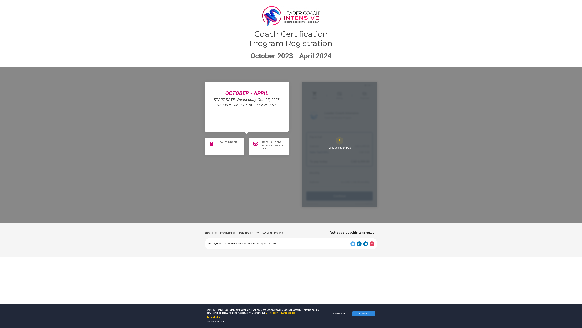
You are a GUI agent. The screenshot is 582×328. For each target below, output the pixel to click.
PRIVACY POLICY (249, 233)
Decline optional (339, 314)
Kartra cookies (288, 313)
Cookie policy (272, 313)
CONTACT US (228, 233)
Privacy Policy (213, 317)
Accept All (364, 314)
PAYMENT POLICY (272, 233)
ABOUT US (211, 233)
